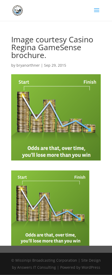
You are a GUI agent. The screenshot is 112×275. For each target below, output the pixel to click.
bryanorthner (28, 65)
